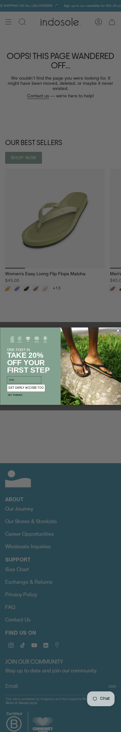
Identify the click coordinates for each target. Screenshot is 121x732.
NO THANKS (15, 395)
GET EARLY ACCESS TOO (26, 387)
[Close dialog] (118, 330)
